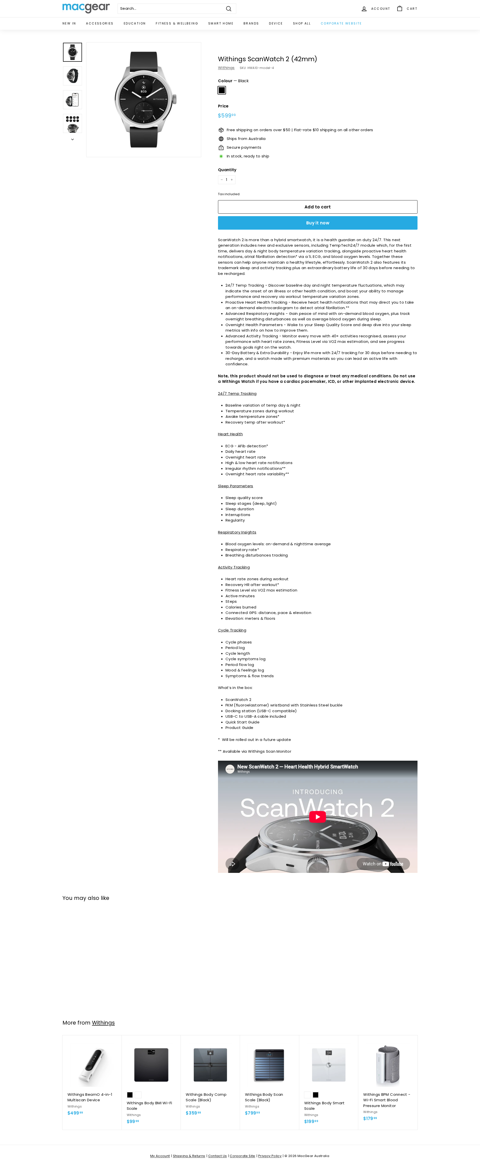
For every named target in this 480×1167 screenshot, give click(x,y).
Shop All (302, 23)
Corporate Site (242, 1156)
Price (223, 106)
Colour (233, 81)
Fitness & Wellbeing (177, 23)
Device (276, 23)
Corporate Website (341, 23)
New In (69, 23)
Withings (226, 67)
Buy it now (317, 223)
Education (135, 23)
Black (222, 90)
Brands (251, 23)
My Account (160, 1156)
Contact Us (217, 1156)
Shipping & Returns (189, 1156)
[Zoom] (143, 99)
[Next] (72, 138)
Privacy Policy (270, 1156)
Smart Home (221, 23)
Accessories (100, 23)
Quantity (227, 170)
